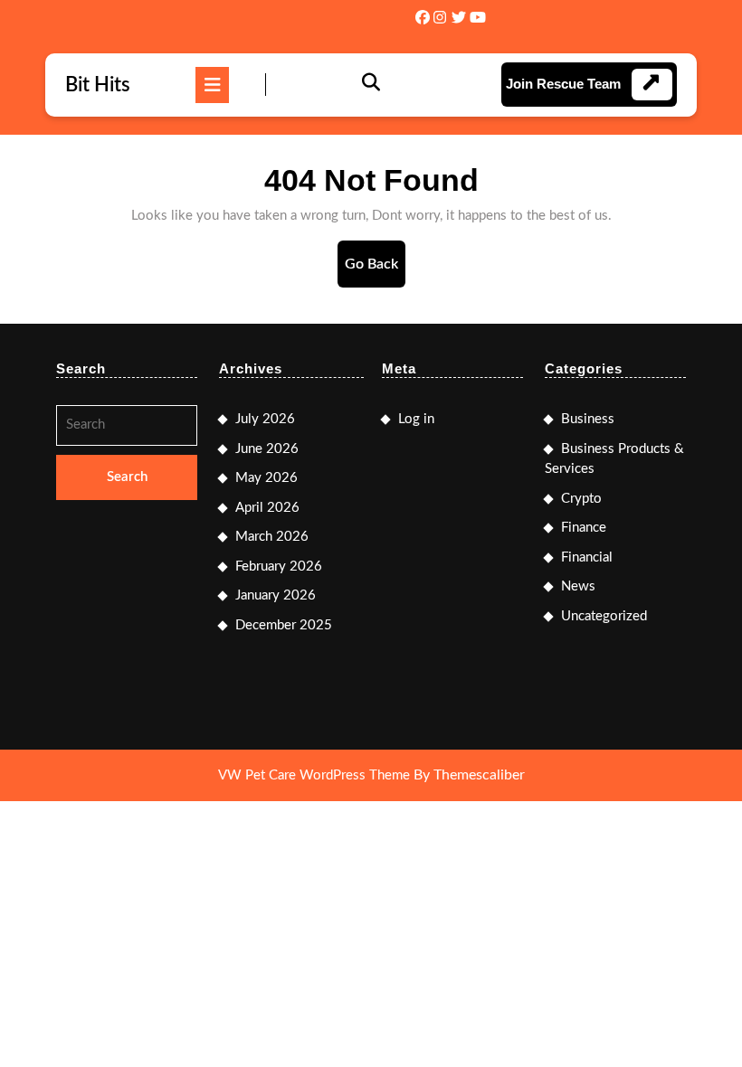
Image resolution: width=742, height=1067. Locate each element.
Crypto (581, 498)
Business (587, 419)
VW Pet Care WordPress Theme (314, 775)
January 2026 (275, 595)
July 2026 (265, 419)
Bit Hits (97, 85)
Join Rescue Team (563, 83)
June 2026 (267, 449)
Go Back (375, 272)
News (578, 586)
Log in (416, 419)
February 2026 (278, 566)
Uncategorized (604, 616)
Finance (583, 527)
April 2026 (267, 508)
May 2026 (266, 478)
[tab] (212, 85)
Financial (587, 557)
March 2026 (272, 536)
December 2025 (283, 625)
